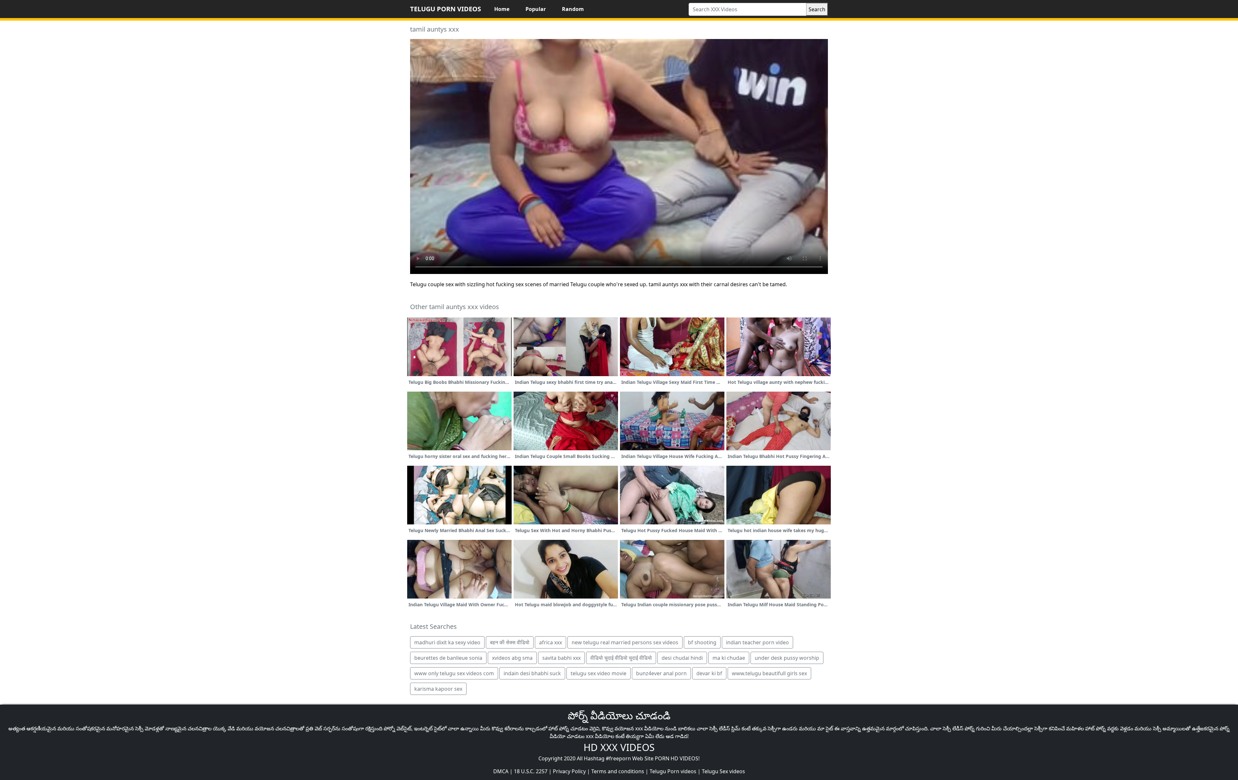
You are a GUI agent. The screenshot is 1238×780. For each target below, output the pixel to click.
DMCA (500, 771)
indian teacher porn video (757, 642)
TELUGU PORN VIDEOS (445, 9)
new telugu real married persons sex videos (625, 642)
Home (501, 9)
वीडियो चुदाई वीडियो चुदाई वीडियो (621, 657)
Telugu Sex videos (723, 771)
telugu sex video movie (598, 673)
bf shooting (702, 642)
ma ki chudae (728, 657)
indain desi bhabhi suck (532, 673)
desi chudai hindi (682, 657)
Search (817, 9)
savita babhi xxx (561, 657)
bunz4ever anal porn (661, 673)
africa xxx (550, 642)
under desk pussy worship (787, 657)
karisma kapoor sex (438, 688)
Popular (536, 9)
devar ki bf (709, 673)
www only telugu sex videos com (454, 673)
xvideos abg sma (512, 657)
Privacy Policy (569, 771)
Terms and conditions (617, 771)
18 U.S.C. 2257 (530, 771)
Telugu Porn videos (673, 771)
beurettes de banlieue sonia (448, 657)
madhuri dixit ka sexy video (447, 642)
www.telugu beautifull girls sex (769, 673)
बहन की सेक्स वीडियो (509, 642)
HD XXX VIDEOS (619, 747)
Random (573, 9)
